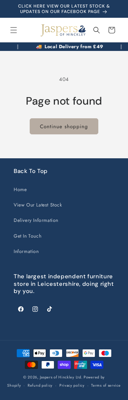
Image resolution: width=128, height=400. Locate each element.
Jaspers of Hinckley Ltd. (61, 377)
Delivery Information (36, 220)
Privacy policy (72, 385)
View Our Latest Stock (38, 204)
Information (26, 251)
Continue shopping (64, 126)
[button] (13, 30)
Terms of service (105, 385)
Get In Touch (27, 235)
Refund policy (40, 385)
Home (20, 189)
